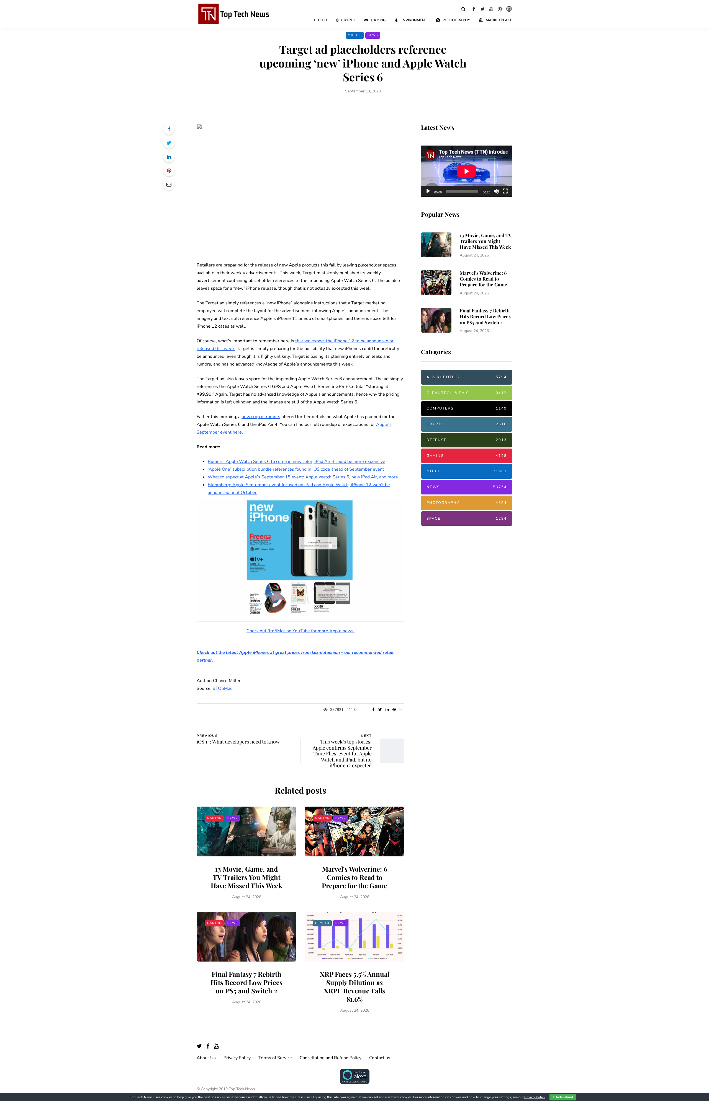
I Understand (563, 1097)
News (373, 35)
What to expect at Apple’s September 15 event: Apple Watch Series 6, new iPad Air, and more (303, 477)
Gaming (378, 20)
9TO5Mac (222, 688)
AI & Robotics (467, 377)
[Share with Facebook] (168, 129)
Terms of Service (275, 1058)
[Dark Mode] (500, 9)
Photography (456, 20)
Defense (467, 439)
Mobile (355, 35)
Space (467, 518)
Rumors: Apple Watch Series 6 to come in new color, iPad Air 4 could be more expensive (296, 461)
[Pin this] (168, 170)
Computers (467, 408)
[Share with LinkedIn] (168, 156)
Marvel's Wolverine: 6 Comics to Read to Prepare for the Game (354, 877)
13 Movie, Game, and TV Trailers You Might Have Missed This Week (246, 877)
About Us (206, 1058)
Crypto (348, 20)
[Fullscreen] (505, 191)
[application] (466, 171)
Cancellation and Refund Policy (330, 1058)
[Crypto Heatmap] (509, 9)
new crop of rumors (261, 417)
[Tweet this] (168, 143)
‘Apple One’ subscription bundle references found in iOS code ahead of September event (296, 469)
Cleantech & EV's (467, 392)
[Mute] (496, 191)
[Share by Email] (168, 184)
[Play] (428, 191)
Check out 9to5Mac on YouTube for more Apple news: (300, 631)
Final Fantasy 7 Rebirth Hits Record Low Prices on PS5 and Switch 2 (246, 982)
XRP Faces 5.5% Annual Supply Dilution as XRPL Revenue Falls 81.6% (354, 986)
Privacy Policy (237, 1058)
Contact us (379, 1058)
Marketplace (499, 20)
